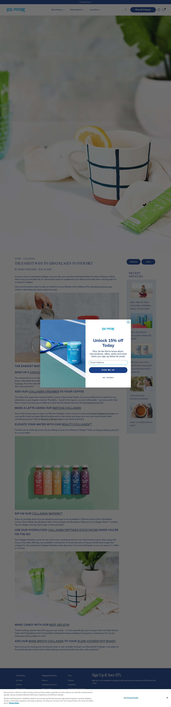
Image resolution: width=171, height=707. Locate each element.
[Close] (167, 697)
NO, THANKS (108, 377)
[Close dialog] (128, 322)
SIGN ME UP (108, 370)
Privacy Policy (14, 703)
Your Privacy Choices (131, 698)
